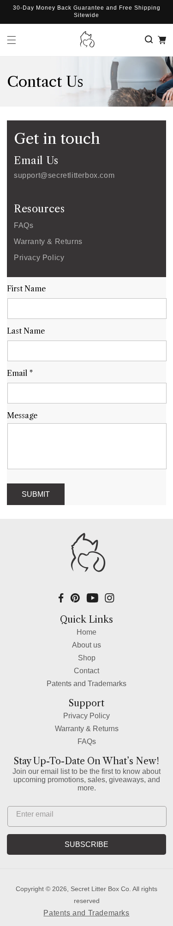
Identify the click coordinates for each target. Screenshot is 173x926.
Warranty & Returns (48, 241)
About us (86, 645)
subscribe (86, 844)
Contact (86, 671)
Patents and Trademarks (86, 683)
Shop (86, 658)
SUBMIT (36, 494)
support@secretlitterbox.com (64, 175)
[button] (150, 40)
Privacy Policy (39, 257)
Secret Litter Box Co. (101, 888)
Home (86, 632)
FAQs (23, 225)
